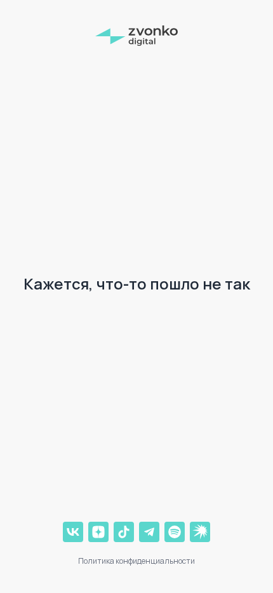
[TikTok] (124, 532)
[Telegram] (149, 532)
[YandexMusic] (200, 532)
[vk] (73, 532)
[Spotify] (174, 532)
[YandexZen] (98, 532)
